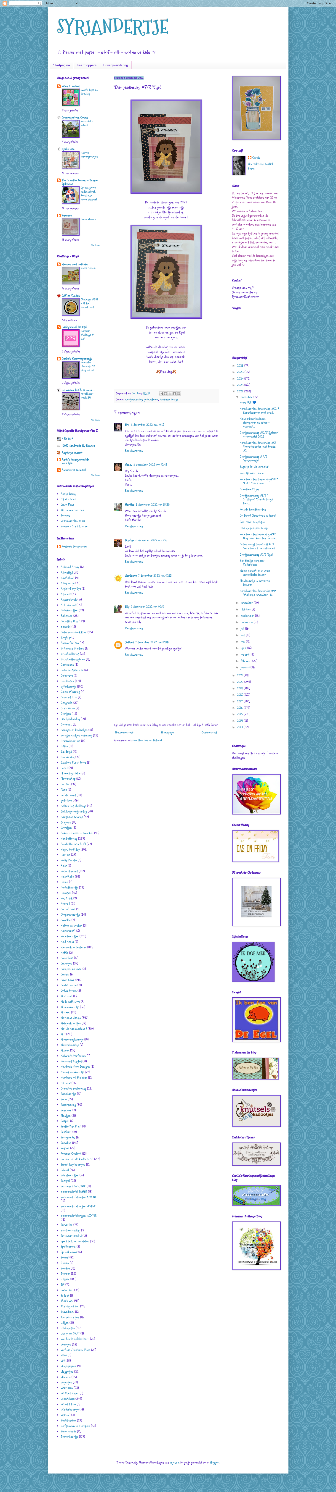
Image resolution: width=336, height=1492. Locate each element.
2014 (240, 721)
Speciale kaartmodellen (75, 1241)
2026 (240, 365)
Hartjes (65, 855)
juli (243, 628)
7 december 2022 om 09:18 (152, 642)
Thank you (67, 1301)
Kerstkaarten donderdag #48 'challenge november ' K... (258, 593)
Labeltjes (66, 963)
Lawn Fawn (68, 504)
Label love (67, 958)
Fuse (64, 790)
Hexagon (66, 893)
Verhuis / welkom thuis (75, 1350)
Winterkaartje (70, 1409)
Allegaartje (68, 583)
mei (243, 641)
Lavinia (65, 974)
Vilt (63, 1360)
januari (246, 667)
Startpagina (61, 65)
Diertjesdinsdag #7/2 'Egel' (256, 554)
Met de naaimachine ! (74, 1029)
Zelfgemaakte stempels (75, 1426)
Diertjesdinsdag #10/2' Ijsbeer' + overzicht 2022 (259, 435)
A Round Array (70, 567)
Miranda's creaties (72, 510)
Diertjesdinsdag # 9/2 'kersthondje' (253, 458)
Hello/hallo (67, 877)
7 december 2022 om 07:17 (147, 606)
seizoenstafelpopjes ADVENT (78, 1197)
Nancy (128, 464)
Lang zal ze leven (71, 969)
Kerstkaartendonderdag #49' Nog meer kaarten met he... (258, 536)
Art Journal (68, 605)
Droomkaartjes (70, 741)
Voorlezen (67, 1388)
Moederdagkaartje (72, 1039)
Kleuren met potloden (75, 264)
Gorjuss (66, 822)
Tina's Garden (88, 268)
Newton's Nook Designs (75, 1066)
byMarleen (68, 149)
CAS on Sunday (71, 296)
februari (246, 661)
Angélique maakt (72, 452)
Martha (129, 504)
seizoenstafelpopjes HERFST (78, 1206)
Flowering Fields (71, 773)
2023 (240, 385)
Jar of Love (68, 909)
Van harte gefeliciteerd (75, 1339)
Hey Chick (66, 898)
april (244, 648)
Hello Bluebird (69, 871)
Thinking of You (70, 1306)
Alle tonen (95, 245)
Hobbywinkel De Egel (74, 327)
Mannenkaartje (70, 1007)
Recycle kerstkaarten (253, 509)
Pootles (65, 515)
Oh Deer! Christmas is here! (258, 515)
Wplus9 (65, 1415)
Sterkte (65, 1268)
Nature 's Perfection (73, 1056)
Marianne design (169, 399)
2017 (240, 701)
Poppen (65, 1121)
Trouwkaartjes (70, 1317)
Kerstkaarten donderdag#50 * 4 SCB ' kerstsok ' (259, 481)
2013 (240, 727)
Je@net (129, 642)
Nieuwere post (124, 732)
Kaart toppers (86, 65)
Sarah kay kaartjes (73, 1164)
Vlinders (66, 1377)
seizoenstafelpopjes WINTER (78, 1216)
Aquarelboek (69, 599)
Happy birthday (70, 849)
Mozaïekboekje (70, 1045)
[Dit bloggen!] (165, 393)
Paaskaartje (68, 1094)
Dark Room (68, 708)
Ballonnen (66, 616)
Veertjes (66, 1344)
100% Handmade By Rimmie (78, 446)
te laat (65, 1295)
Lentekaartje (69, 985)
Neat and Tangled (71, 1061)
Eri (127, 425)
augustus (247, 622)
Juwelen (66, 920)
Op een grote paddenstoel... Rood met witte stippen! (89, 194)
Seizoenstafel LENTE (73, 1186)
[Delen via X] (170, 393)
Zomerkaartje (69, 1436)
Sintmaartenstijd (71, 1236)
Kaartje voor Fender (252, 473)
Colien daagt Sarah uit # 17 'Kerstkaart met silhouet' (257, 546)
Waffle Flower (70, 1393)
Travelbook (67, 1312)
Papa (64, 1099)
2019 (240, 688)
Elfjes (64, 746)
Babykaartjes (69, 610)
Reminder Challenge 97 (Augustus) (88, 366)
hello (64, 866)
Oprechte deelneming (73, 1088)
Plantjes (66, 1116)
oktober (246, 609)
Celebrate (67, 675)
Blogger (214, 1462)
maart (245, 654)
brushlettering (70, 654)
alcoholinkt (67, 578)
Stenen (65, 1263)
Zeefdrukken (68, 1420)
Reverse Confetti (71, 1153)
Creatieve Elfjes (249, 489)
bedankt (66, 627)
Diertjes (66, 714)
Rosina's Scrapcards (74, 546)
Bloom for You (70, 643)
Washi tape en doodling (89, 92)
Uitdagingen (68, 1328)
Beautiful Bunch (70, 621)
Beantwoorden (134, 451)
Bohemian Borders (72, 648)
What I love (68, 1404)
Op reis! (66, 1083)
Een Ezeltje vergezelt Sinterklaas (252, 563)
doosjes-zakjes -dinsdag (76, 735)
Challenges (67, 681)
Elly (127, 606)
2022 (240, 391)
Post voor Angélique (252, 522)
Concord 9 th (69, 697)
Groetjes (66, 827)
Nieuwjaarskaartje (72, 1072)
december (247, 397)
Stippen (65, 1279)
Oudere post (209, 732)
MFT (63, 1034)
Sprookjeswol (69, 1252)
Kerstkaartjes (70, 936)
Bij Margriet (68, 499)
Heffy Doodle (69, 860)
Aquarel (66, 594)
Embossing (68, 757)
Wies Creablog (71, 86)
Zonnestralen (88, 219)
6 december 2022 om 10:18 (147, 425)
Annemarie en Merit (74, 470)
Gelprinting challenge (73, 806)
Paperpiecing (68, 1105)
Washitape (68, 1399)
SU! (62, 1284)
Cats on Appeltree (72, 670)
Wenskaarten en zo (73, 521)
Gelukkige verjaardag (74, 811)
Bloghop (66, 637)
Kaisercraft (68, 931)
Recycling (66, 1143)
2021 (240, 675)
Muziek (65, 1050)
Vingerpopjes (68, 1366)
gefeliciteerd (151, 399)
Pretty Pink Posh (71, 1126)
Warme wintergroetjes (89, 155)
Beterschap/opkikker (74, 632)
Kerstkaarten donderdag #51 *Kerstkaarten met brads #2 (258, 447)
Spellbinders (68, 1246)
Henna (64, 882)
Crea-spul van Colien (75, 117)
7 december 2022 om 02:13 (155, 575)
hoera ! (65, 903)
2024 (240, 378)
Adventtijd (67, 572)
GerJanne (131, 575)
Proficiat (66, 1132)
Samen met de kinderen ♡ (77, 1159)
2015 (240, 714)
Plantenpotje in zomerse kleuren (255, 583)
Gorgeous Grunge (72, 817)
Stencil (65, 1257)
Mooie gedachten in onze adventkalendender (255, 573)
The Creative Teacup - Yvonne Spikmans (80, 182)
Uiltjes (65, 1323)
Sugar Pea (67, 1290)
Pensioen (66, 1110)
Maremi (65, 1012)
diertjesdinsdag (134, 399)
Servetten (66, 1225)
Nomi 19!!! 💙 (248, 402)
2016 (240, 708)
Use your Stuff (70, 1333)
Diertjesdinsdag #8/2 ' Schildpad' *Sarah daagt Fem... (256, 499)
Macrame (66, 996)
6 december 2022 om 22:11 (152, 540)
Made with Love (70, 1001)
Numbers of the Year (74, 1077)
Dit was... (66, 724)
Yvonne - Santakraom (74, 526)
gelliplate (66, 800)
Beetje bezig (68, 494)
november (247, 603)
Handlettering (69, 838)
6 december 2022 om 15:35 (153, 504)
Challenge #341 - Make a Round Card (89, 303)
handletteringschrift (73, 844)
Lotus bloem (69, 990)
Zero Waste (68, 1431)
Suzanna (67, 215)
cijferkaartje (68, 686)
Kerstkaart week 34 (87, 396)
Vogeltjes (66, 1382)
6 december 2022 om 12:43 (150, 464)
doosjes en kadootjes (74, 730)
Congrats (66, 703)
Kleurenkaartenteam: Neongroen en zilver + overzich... (255, 423)
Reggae (65, 1148)
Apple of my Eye (71, 588)
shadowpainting (70, 1230)
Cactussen (67, 664)
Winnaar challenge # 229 (87, 335)
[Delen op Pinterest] (178, 393)
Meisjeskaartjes (71, 1023)
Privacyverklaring (115, 65)
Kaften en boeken (71, 925)
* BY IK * (67, 439)
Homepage (167, 732)
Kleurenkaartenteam (73, 947)
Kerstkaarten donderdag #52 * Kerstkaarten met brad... (259, 411)
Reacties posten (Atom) (147, 740)
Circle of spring (70, 692)
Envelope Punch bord (73, 762)
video (64, 1355)
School (65, 1170)
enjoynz (174, 1462)
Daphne (129, 540)
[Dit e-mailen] (161, 393)
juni (243, 635)
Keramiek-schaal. (87, 123)
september (248, 616)
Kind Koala (67, 942)
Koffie (64, 953)
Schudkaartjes (70, 1175)
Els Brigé (66, 751)
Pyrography (68, 1137)
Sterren (65, 1273)
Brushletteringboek (73, 659)
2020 (240, 682)
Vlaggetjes (67, 1371)
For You (65, 784)
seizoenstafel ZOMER (74, 1192)
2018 (240, 695)
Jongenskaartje (70, 914)
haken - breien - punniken (77, 833)
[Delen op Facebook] (174, 393)
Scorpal (65, 1181)
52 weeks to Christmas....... (78, 390)
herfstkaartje (69, 887)
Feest (64, 768)
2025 (241, 372)
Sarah (256, 158)
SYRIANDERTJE (112, 26)
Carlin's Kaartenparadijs (77, 358)
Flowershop (68, 779)
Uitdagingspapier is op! (254, 528)
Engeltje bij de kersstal (254, 467)
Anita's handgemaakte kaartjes (75, 461)
